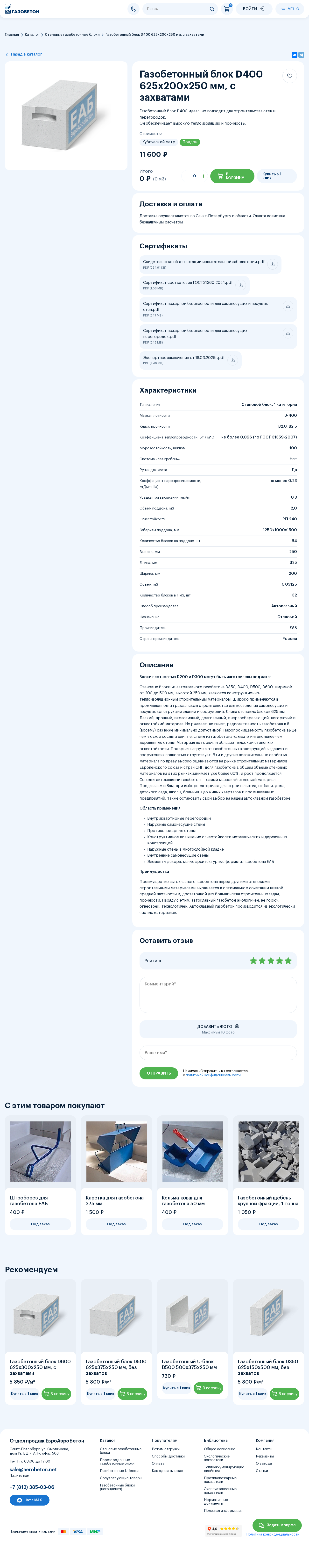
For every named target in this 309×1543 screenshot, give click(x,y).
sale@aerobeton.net (33, 1469)
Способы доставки (168, 1456)
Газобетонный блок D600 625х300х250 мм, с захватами (40, 1367)
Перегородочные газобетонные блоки (117, 1461)
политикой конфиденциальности (213, 1075)
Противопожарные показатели (220, 1480)
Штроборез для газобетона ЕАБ (29, 1201)
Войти (250, 9)
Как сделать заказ (167, 1471)
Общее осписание (219, 1449)
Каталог (32, 34)
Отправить (159, 1073)
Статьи (262, 1471)
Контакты (264, 1449)
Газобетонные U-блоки (119, 1471)
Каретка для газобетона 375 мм (115, 1201)
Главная (12, 34)
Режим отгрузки (166, 1449)
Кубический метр (158, 142)
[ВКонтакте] (294, 55)
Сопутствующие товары (121, 1478)
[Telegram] (301, 55)
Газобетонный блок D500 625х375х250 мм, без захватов (116, 1367)
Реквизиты (265, 1456)
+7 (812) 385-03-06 (133, 9)
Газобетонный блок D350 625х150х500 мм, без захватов (268, 1367)
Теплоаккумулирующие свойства (224, 1469)
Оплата (158, 1463)
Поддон (190, 142)
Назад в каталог (26, 54)
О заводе (264, 1463)
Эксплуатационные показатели (220, 1490)
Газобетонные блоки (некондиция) (117, 1487)
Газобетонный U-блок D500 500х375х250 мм (189, 1364)
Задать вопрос (281, 1525)
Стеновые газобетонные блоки (72, 34)
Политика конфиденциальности (272, 1534)
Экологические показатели (217, 1458)
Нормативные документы (216, 1501)
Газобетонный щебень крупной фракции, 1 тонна (268, 1201)
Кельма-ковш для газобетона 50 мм (183, 1201)
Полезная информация (223, 1511)
